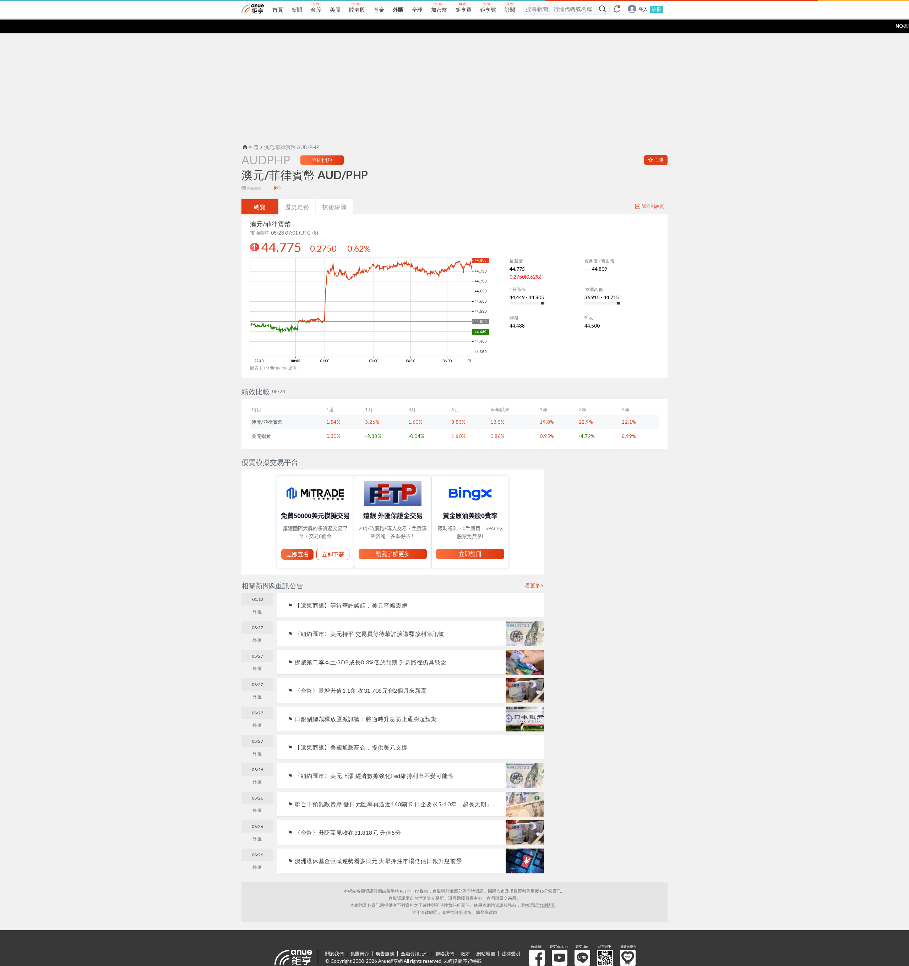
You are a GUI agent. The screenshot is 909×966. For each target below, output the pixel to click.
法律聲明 (511, 953)
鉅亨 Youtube (559, 958)
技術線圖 (334, 206)
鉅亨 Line (582, 958)
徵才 (465, 953)
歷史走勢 (297, 206)
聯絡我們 (444, 953)
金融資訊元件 (415, 953)
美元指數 (261, 436)
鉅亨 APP (605, 958)
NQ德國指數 (887, 26)
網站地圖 (486, 953)
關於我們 (334, 953)
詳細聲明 (546, 905)
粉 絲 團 (537, 958)
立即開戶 (322, 160)
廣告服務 (385, 953)
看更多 (533, 585)
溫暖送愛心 (628, 958)
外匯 (253, 147)
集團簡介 (359, 953)
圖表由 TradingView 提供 (273, 368)
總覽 (260, 206)
